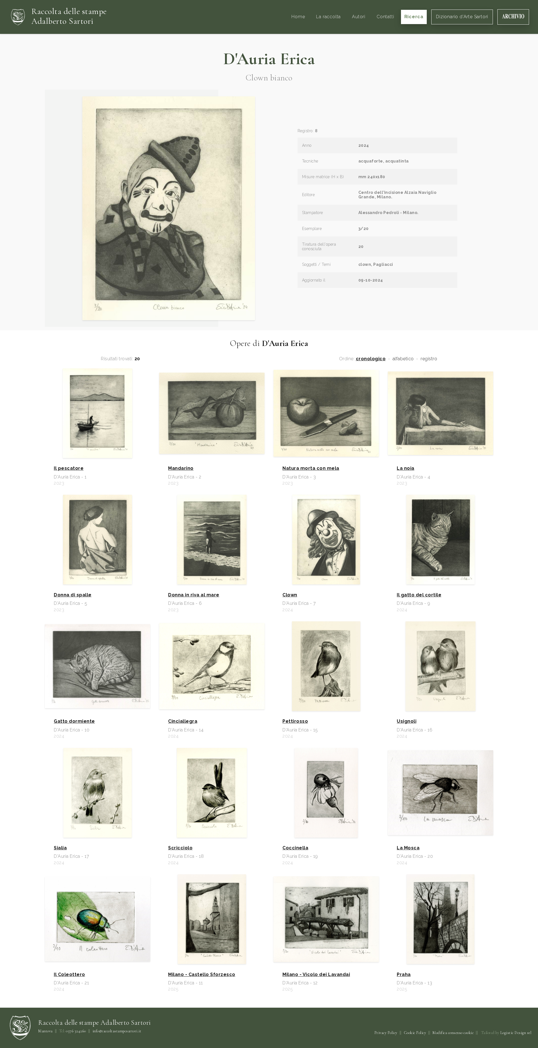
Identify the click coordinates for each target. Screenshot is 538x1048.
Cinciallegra (182, 721)
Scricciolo (180, 848)
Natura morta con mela (310, 468)
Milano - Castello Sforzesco (201, 974)
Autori (358, 16)
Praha (404, 974)
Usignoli (406, 721)
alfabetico (403, 358)
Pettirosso (295, 721)
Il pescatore (69, 468)
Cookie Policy (415, 1032)
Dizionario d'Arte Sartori (462, 16)
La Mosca (408, 848)
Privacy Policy (385, 1032)
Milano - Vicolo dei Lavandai (316, 974)
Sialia (60, 848)
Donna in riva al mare (193, 595)
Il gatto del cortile (419, 595)
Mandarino (181, 468)
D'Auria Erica (269, 59)
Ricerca (414, 16)
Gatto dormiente (74, 721)
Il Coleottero (69, 974)
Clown (289, 595)
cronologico (371, 358)
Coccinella (295, 848)
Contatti (385, 16)
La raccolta (328, 16)
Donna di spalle (73, 595)
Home (298, 16)
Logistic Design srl (516, 1032)
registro (429, 358)
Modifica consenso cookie (453, 1032)
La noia (405, 468)
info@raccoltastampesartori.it (117, 1031)
